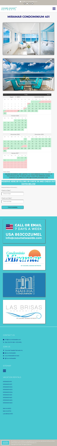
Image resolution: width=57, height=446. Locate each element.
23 (36, 108)
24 (39, 108)
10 (39, 104)
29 (21, 111)
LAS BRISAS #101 (8, 413)
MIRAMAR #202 (7, 387)
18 (42, 106)
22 (32, 108)
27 (49, 108)
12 (46, 104)
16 (36, 106)
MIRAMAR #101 (7, 381)
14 (29, 106)
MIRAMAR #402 (7, 400)
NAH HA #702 (7, 411)
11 (42, 104)
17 (39, 106)
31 (4, 113)
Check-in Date (6, 190)
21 (29, 108)
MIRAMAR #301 (7, 395)
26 (46, 108)
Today (26, 94)
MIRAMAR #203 (7, 389)
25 (42, 108)
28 (18, 111)
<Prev (5, 94)
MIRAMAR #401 (7, 397)
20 (49, 106)
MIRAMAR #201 (7, 384)
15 (32, 106)
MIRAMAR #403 (7, 403)
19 (46, 106)
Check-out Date (6, 198)
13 (49, 104)
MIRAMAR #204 (7, 392)
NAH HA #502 (7, 408)
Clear (49, 172)
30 (25, 111)
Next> (48, 94)
